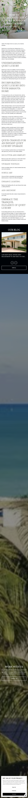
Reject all (14, 787)
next (15, 262)
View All (14, 267)
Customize (14, 790)
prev (12, 262)
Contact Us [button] (14, 678)
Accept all (14, 794)
